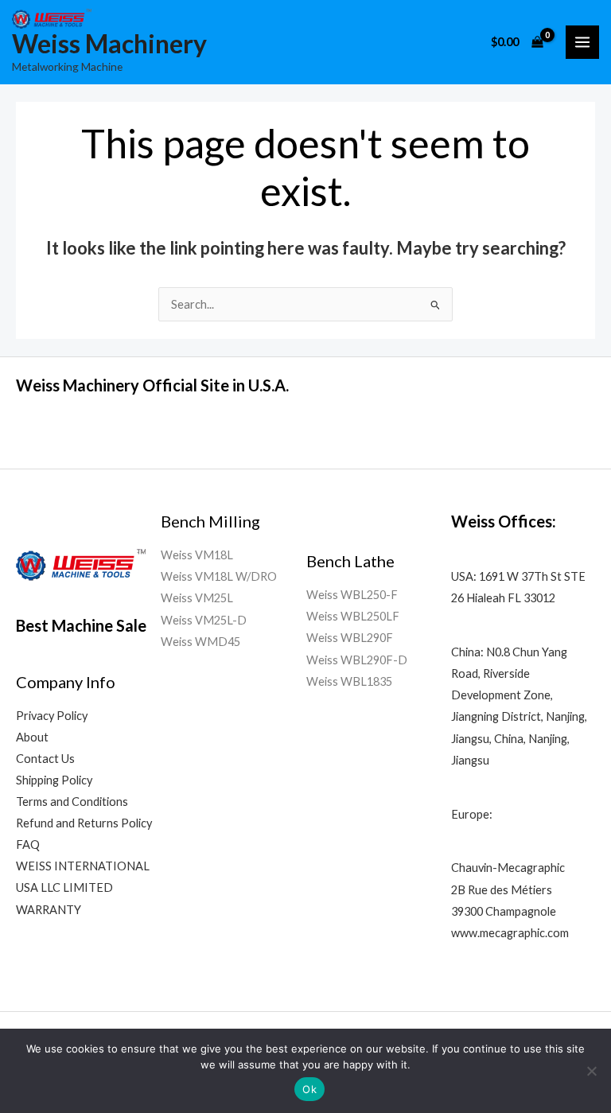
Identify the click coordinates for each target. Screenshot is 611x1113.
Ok (309, 1089)
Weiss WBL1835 (349, 681)
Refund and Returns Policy (84, 823)
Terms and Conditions (72, 801)
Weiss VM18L (197, 555)
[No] (591, 1071)
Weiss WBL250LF (352, 616)
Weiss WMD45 (200, 641)
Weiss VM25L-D (204, 620)
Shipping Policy (54, 780)
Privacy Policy (52, 715)
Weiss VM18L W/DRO (219, 576)
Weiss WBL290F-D (356, 660)
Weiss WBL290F (349, 637)
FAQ (28, 844)
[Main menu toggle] (582, 42)
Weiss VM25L (197, 598)
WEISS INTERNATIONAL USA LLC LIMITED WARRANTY (83, 887)
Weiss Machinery (109, 43)
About (32, 737)
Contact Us (45, 758)
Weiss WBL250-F (352, 594)
